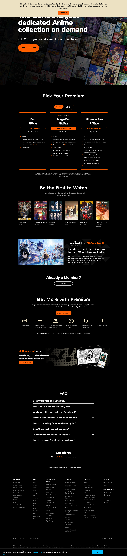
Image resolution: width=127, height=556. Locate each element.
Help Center (61, 457)
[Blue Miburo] (55, 213)
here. (4, 554)
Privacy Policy (38, 552)
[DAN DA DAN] (86, 213)
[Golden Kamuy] (24, 213)
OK (97, 552)
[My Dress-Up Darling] (71, 213)
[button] (107, 539)
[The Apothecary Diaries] (40, 213)
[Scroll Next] (110, 210)
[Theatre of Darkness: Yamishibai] (102, 214)
